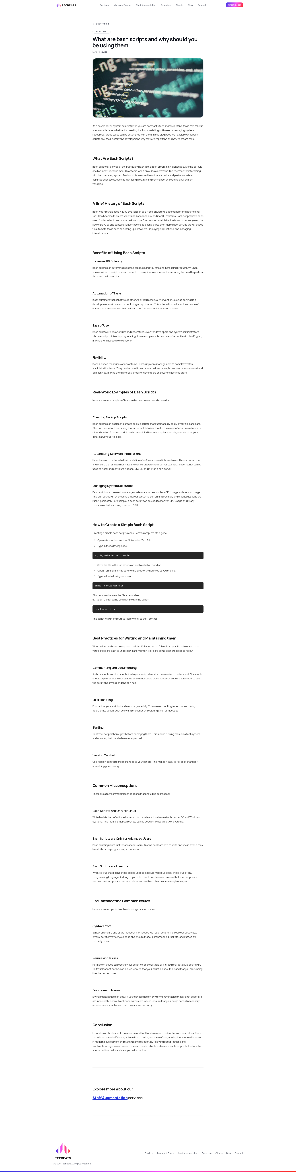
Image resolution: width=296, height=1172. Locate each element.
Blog (190, 5)
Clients (179, 5)
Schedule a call (234, 5)
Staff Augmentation (146, 5)
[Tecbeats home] (66, 5)
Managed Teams (122, 5)
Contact (202, 5)
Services (104, 5)
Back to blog (102, 23)
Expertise (166, 5)
